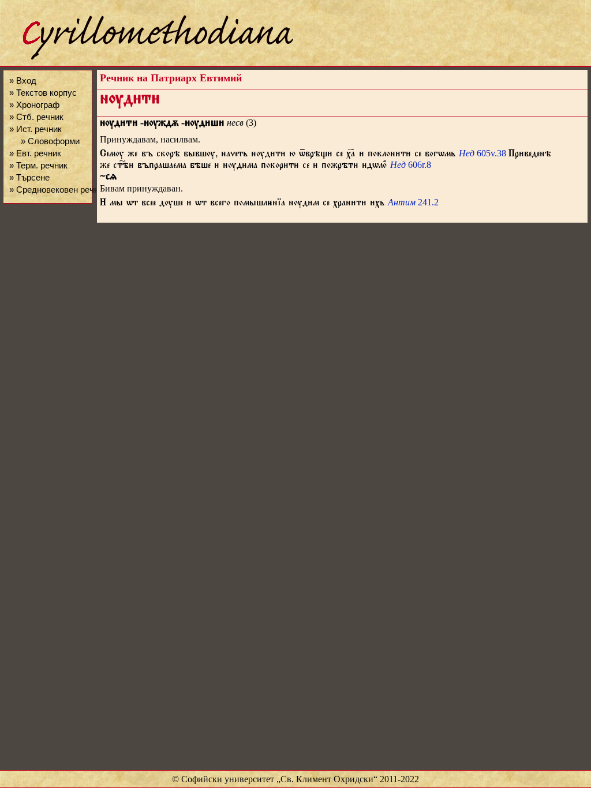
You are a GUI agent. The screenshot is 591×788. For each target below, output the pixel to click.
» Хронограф (34, 105)
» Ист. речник (35, 129)
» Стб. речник (36, 117)
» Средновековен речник (58, 189)
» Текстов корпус (43, 92)
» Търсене (29, 177)
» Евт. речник (35, 153)
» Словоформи (50, 141)
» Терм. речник (38, 165)
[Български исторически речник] (148, 58)
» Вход (22, 80)
